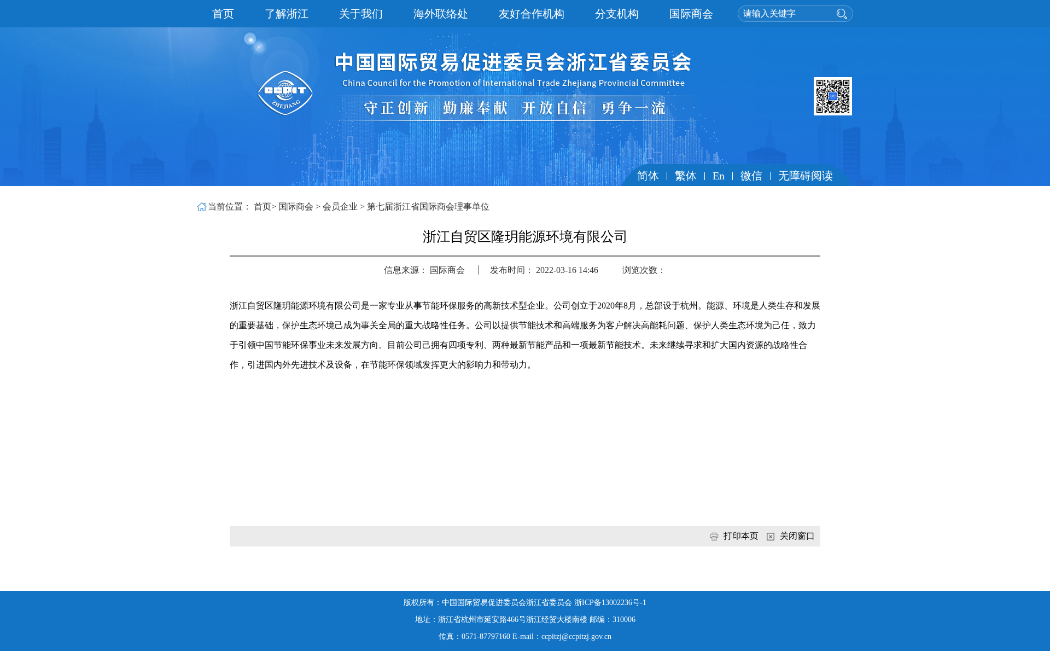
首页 (223, 14)
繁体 (686, 176)
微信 (751, 176)
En (719, 176)
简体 (648, 176)
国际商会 (691, 14)
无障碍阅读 (805, 176)
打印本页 (742, 535)
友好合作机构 (531, 14)
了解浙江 (286, 14)
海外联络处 (440, 14)
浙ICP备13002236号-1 (610, 602)
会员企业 (341, 206)
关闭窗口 (797, 535)
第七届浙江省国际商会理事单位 (428, 206)
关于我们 (361, 14)
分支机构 (617, 14)
